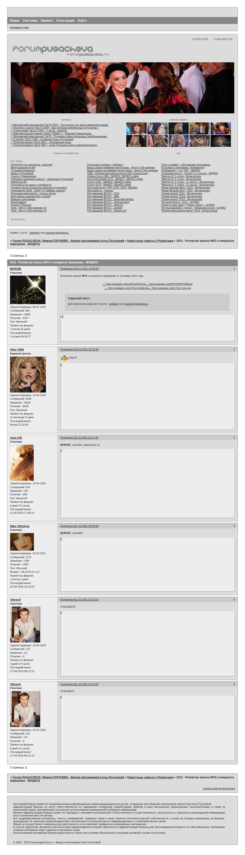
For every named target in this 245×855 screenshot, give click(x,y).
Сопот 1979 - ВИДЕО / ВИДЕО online (109, 184)
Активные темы (19, 27)
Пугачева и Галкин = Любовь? (105, 164)
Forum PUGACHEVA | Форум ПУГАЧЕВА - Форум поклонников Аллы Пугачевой (68, 241)
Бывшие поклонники (23, 199)
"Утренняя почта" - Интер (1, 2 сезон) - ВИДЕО (189, 173)
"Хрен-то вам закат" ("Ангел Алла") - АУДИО (188, 204)
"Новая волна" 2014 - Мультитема (181, 196)
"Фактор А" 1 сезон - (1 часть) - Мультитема (187, 181)
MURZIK (15, 269)
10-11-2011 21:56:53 (87, 268)
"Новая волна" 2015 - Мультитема (181, 199)
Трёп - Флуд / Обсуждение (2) (29, 207)
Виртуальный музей (23, 167)
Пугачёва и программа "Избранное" (183, 167)
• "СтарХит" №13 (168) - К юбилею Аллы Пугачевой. (42, 139)
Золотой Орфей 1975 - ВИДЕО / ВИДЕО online (115, 179)
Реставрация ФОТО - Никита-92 (106, 210)
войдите (114, 303)
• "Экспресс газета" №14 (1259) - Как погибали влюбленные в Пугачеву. (54, 127)
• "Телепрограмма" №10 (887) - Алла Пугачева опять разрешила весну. (54, 145)
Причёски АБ (19, 181)
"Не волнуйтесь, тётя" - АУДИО (180, 202)
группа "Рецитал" (21, 204)
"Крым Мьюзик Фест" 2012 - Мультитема (185, 187)
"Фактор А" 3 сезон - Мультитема (181, 176)
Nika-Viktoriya (19, 526)
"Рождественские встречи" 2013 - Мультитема (189, 210)
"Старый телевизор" (23, 170)
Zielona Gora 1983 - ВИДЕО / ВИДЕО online (113, 176)
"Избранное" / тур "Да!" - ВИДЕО (180, 170)
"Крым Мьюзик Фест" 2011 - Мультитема (185, 190)
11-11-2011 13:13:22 (86, 684)
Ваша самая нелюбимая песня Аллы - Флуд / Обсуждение (122, 170)
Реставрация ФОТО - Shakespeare (108, 202)
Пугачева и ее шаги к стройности (31, 184)
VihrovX (15, 599)
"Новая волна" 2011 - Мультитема (181, 193)
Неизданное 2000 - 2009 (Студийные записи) (38, 190)
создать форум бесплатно (219, 788)
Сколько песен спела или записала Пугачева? (39, 187)
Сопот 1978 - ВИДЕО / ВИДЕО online (109, 181)
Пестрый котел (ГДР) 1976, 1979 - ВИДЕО (112, 187)
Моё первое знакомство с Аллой (30, 196)
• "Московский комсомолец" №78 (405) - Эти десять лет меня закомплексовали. (60, 124)
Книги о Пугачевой (22, 173)
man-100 (16, 437)
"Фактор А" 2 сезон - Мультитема (181, 179)
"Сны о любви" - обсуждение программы (185, 164)
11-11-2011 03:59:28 (86, 526)
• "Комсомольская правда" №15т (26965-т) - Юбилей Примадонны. (51, 133)
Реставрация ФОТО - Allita (103, 196)
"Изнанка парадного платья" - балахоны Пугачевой (42, 179)
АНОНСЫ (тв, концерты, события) (32, 164)
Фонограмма (18, 202)
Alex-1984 (17, 349)
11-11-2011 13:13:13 (86, 599)
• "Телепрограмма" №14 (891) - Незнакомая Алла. (41, 142)
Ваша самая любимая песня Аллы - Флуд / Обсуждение (121, 167)
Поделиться (67, 268)
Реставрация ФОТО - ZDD (103, 193)
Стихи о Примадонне (23, 176)
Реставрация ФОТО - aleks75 (105, 204)
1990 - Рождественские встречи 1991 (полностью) (117, 173)
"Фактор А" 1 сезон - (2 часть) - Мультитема (187, 184)
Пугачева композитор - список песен (33, 193)
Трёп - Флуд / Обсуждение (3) (29, 210)
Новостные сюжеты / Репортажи (150, 241)
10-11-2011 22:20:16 (87, 349)
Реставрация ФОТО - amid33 (104, 207)
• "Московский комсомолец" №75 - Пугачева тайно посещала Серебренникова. (59, 136)
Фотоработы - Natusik (100, 190)
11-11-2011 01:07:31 (86, 437)
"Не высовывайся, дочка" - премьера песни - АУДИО (193, 207)
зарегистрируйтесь (57, 232)
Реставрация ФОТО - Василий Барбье (110, 199)
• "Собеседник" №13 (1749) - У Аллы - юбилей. (39, 130)
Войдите (35, 232)
